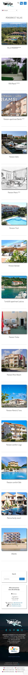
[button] (25, 3)
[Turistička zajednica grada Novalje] (7, 4)
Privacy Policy (17, 656)
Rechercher (22, 578)
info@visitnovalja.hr (16, 606)
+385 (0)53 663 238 (15, 604)
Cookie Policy (10, 656)
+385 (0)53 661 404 (17, 602)
